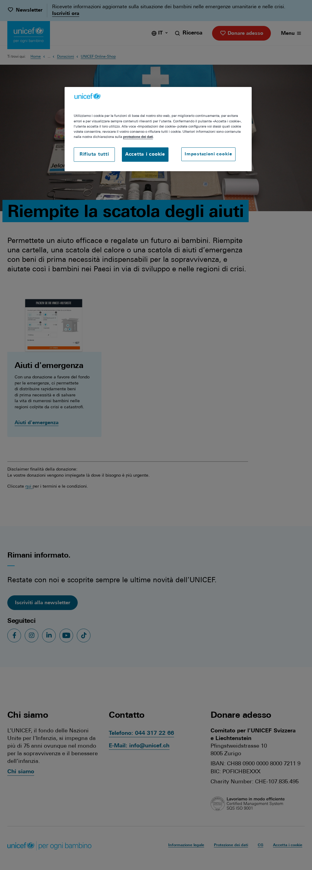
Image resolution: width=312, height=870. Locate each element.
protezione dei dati (138, 137)
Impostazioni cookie (208, 154)
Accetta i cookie (145, 154)
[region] (158, 129)
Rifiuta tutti (94, 154)
